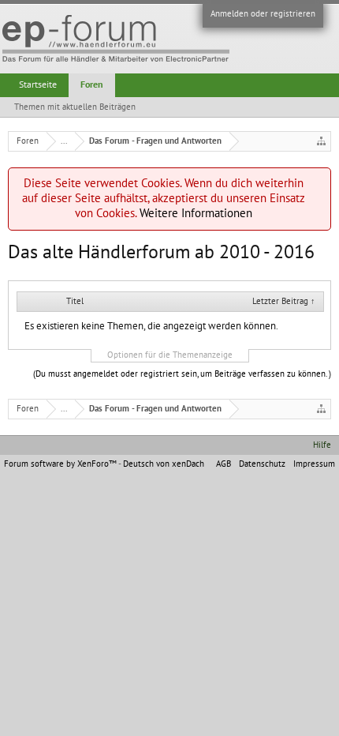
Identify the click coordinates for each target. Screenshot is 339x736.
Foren (91, 84)
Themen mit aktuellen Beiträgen (75, 107)
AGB (223, 464)
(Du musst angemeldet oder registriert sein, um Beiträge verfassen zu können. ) (182, 374)
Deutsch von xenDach (163, 464)
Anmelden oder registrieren (262, 14)
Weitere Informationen (196, 213)
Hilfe (322, 445)
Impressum (314, 464)
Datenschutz (262, 464)
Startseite (38, 84)
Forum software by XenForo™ (61, 464)
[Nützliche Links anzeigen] (321, 141)
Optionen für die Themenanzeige (170, 355)
